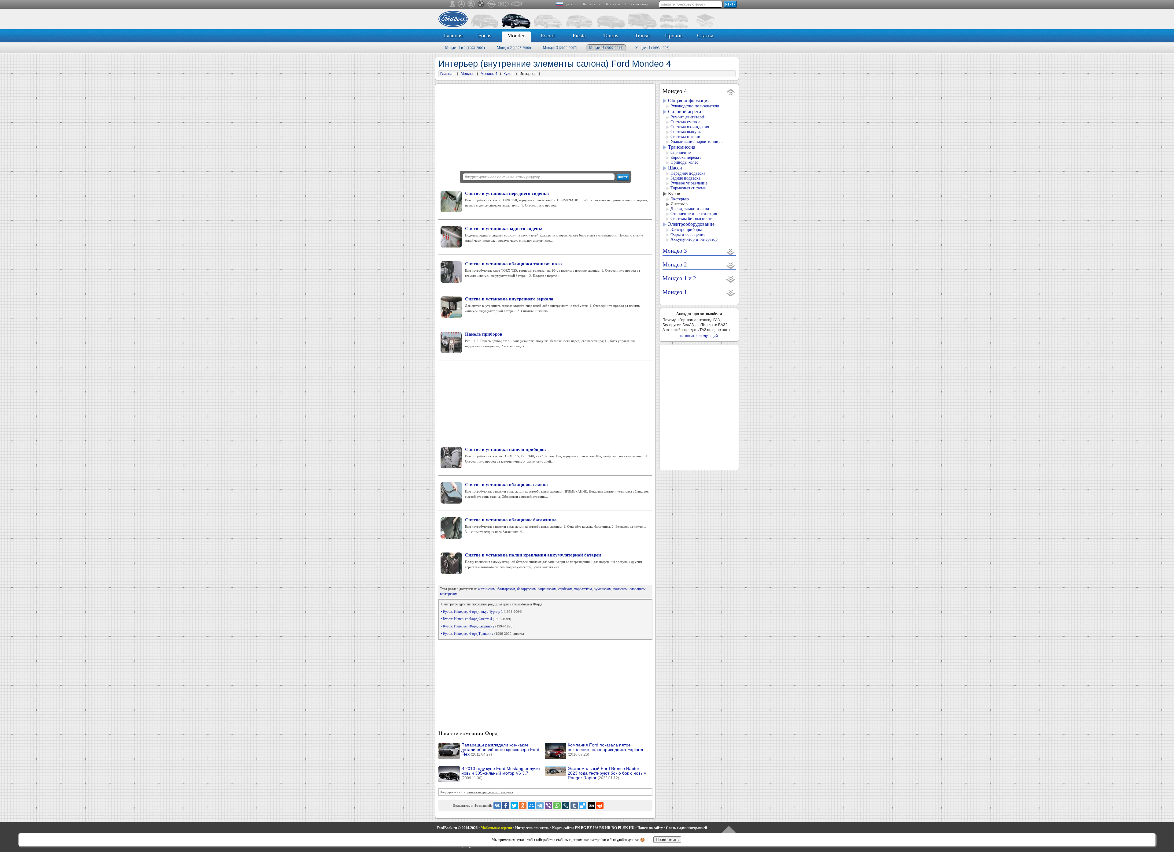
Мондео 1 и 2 (465, 48)
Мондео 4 (606, 48)
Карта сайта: (563, 828)
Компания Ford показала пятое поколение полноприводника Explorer (606, 750)
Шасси (675, 167)
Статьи (705, 35)
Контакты (613, 4)
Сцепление (680, 152)
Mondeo (516, 35)
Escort (548, 35)
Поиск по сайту (636, 4)
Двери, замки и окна (689, 208)
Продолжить (667, 839)
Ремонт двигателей (688, 117)
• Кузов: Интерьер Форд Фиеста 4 (476, 619)
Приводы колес (684, 162)
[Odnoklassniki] (522, 805)
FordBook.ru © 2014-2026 (457, 828)
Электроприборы (686, 229)
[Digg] (591, 805)
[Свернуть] (730, 92)
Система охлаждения (689, 127)
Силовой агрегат (685, 111)
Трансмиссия (681, 147)
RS (601, 828)
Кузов (674, 193)
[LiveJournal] (565, 805)
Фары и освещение (687, 234)
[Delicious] (582, 805)
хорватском (583, 589)
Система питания (686, 136)
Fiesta (579, 35)
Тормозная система (688, 188)
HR (608, 828)
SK (625, 828)
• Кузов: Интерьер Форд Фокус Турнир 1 (481, 611)
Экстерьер (679, 199)
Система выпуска (686, 131)
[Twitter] (514, 805)
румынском (602, 589)
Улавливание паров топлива (696, 141)
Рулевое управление (688, 183)
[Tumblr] (574, 805)
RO (614, 828)
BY (589, 828)
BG (583, 828)
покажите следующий (699, 336)
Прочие (674, 35)
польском (620, 589)
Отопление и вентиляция (693, 213)
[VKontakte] (497, 805)
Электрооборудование (691, 224)
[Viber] (548, 805)
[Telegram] (540, 805)
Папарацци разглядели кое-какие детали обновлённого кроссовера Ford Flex (500, 750)
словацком (637, 589)
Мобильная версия (496, 828)
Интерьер (679, 204)
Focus (484, 35)
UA (595, 828)
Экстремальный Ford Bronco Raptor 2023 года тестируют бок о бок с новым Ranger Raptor (607, 773)
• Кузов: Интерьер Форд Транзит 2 (482, 633)
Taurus (610, 35)
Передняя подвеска (687, 173)
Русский (570, 4)
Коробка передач (685, 157)
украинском (547, 589)
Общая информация (689, 100)
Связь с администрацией (686, 828)
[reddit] (600, 805)
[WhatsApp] (557, 805)
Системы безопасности (691, 218)
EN (577, 828)
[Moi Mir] (531, 805)
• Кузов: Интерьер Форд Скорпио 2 (477, 626)
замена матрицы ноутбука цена (490, 792)
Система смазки (685, 122)
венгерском (448, 594)
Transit (642, 35)
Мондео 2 (514, 48)
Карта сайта (591, 4)
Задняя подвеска (685, 178)
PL (620, 828)
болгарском (506, 589)
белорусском (527, 589)
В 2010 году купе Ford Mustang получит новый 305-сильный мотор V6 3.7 (501, 773)
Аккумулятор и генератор (694, 239)
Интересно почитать (532, 828)
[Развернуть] (730, 251)
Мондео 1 (652, 48)
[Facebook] (505, 805)
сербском (565, 589)
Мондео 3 (560, 48)
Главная (453, 35)
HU (631, 828)
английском (487, 589)
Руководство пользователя (694, 106)
